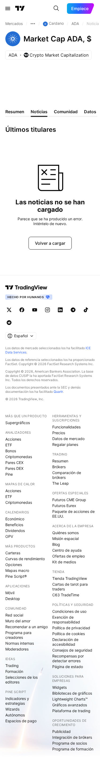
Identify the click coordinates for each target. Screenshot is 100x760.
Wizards (12, 709)
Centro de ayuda (67, 550)
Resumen (60, 461)
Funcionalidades (66, 427)
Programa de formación (72, 749)
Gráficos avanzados (69, 705)
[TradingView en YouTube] (34, 310)
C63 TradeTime (65, 595)
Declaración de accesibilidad (65, 642)
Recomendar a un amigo (26, 626)
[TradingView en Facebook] (22, 310)
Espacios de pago (21, 721)
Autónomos (15, 715)
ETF (8, 445)
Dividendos (15, 530)
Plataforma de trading (71, 710)
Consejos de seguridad (72, 650)
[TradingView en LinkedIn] (60, 310)
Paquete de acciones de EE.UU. (73, 513)
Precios (58, 432)
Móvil (9, 592)
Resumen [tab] (14, 111)
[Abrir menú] (7, 8)
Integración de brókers (72, 737)
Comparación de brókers (66, 475)
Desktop (12, 598)
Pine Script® (16, 576)
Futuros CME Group (69, 499)
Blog (56, 544)
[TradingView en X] (9, 310)
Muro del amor (17, 621)
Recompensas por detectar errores (68, 658)
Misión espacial (65, 538)
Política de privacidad (71, 628)
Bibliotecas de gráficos (72, 693)
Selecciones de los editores (21, 679)
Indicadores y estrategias (17, 701)
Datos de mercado (68, 438)
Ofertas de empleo (68, 556)
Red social (14, 615)
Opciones (13, 564)
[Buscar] (56, 8)
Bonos (10, 451)
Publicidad (61, 731)
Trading (12, 665)
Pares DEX (14, 468)
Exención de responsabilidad (66, 619)
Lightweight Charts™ (70, 699)
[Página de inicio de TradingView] (20, 8)
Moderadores (17, 649)
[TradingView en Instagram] (47, 310)
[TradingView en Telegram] (73, 310)
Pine (9, 474)
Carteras (12, 553)
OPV (9, 536)
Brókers (59, 467)
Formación (14, 671)
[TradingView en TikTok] (86, 310)
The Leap (60, 483)
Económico (14, 519)
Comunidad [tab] (66, 111)
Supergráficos (17, 422)
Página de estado (67, 666)
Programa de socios (69, 743)
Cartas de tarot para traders (70, 586)
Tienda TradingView (69, 578)
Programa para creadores (18, 635)
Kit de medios (64, 562)
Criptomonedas (18, 456)
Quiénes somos (65, 532)
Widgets (59, 687)
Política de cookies (68, 633)
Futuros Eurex (64, 505)
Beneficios (14, 524)
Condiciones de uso (69, 611)
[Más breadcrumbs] (32, 23)
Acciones (13, 439)
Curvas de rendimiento (25, 558)
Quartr (58, 392)
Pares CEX (14, 462)
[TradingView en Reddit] (9, 322)
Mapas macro (17, 570)
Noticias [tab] (39, 111)
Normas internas (19, 643)
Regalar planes (65, 444)
